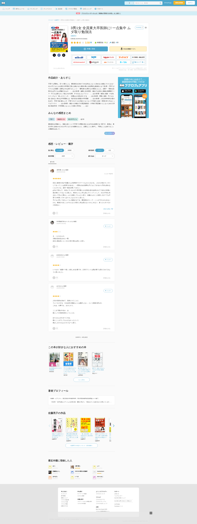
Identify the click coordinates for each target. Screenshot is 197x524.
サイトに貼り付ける (59, 68)
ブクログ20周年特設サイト (103, 511)
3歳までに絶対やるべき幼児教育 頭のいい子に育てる (58, 435)
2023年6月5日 (61, 288)
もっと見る (108, 133)
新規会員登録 (179, 2)
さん (61, 170)
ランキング (64, 493)
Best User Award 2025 (101, 509)
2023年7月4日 (61, 257)
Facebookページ (118, 506)
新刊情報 (63, 495)
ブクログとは (167, 2)
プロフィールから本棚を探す (84, 501)
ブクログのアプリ (100, 499)
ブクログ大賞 (64, 501)
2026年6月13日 (61, 172)
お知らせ (116, 493)
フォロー (108, 226)
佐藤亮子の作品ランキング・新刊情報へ (81, 445)
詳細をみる (106, 213)
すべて (52, 162)
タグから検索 (80, 495)
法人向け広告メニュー (120, 497)
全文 (110, 150)
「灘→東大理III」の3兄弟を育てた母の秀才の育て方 (87, 435)
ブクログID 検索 (81, 503)
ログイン (190, 2)
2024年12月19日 (61, 223)
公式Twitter (117, 504)
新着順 (69, 150)
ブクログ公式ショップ (101, 503)
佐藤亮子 (73, 36)
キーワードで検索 (81, 493)
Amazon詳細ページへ (129, 49)
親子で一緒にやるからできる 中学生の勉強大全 (98, 370)
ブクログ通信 (64, 504)
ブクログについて (100, 493)
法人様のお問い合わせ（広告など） (123, 501)
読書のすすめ (64, 506)
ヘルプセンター (118, 495)
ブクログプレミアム (101, 501)
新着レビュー (64, 497)
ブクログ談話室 (65, 499)
